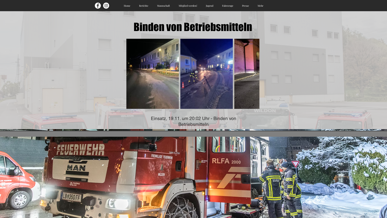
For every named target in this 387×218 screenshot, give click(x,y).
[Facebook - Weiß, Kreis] (98, 6)
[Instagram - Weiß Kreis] (106, 6)
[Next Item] (254, 74)
